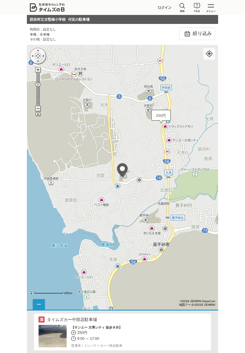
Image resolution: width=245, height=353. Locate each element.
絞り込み (202, 33)
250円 (161, 116)
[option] (122, 332)
